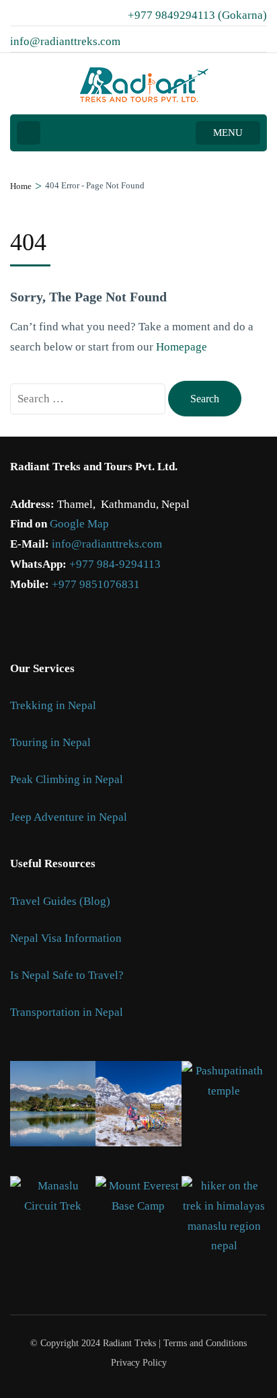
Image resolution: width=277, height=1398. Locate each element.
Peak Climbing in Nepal (66, 779)
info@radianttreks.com (107, 544)
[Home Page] (28, 133)
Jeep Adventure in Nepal (68, 817)
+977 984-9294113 (115, 564)
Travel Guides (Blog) (60, 901)
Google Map (79, 523)
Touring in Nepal (50, 742)
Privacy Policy (139, 1363)
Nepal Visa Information (66, 938)
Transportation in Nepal (66, 1012)
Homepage (181, 346)
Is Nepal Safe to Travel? (67, 975)
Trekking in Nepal (53, 705)
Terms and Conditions (205, 1343)
